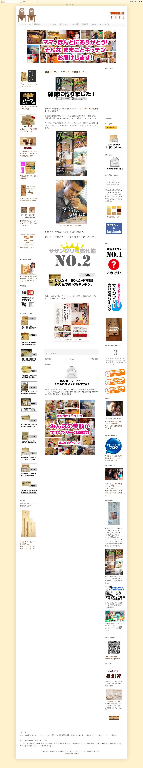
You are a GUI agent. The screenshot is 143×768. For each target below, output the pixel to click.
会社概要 (75, 24)
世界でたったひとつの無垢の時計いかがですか (28, 199)
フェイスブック (105, 24)
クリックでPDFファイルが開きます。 (71, 340)
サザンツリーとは (24, 24)
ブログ (94, 24)
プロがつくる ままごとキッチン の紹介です (29, 85)
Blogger (76, 753)
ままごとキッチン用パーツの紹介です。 (28, 108)
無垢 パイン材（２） (28, 548)
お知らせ (54, 353)
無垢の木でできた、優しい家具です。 (28, 177)
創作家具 (85, 24)
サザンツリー (114, 194)
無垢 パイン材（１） (28, 546)
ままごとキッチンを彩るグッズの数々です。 (28, 130)
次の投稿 (48, 359)
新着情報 (37, 24)
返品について (64, 24)
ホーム (71, 359)
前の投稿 (94, 359)
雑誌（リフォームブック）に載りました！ (66, 72)
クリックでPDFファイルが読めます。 (71, 226)
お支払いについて (50, 24)
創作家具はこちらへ (114, 217)
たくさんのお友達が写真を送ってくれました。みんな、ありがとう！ (28, 278)
